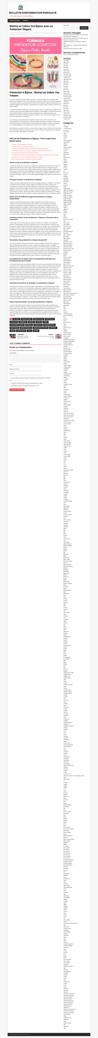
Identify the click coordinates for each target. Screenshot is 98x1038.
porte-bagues (14, 327)
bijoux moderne (67, 289)
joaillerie (65, 638)
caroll (64, 377)
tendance (65, 942)
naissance (65, 762)
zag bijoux (66, 1026)
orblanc (65, 786)
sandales (65, 901)
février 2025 (66, 91)
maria (64, 702)
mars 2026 (66, 69)
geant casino (66, 557)
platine (65, 844)
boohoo (65, 319)
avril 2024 (65, 108)
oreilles (65, 787)
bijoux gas (66, 283)
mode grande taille (68, 745)
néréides (65, 767)
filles (64, 532)
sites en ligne (66, 920)
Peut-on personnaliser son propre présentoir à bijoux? (27, 159)
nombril (65, 770)
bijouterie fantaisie (68, 245)
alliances (65, 145)
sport (64, 925)
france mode (66, 538)
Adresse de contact (14, 369)
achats (65, 135)
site (64, 918)
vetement (65, 988)
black (64, 307)
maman (65, 688)
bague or (65, 205)
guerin (65, 588)
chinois (65, 427)
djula (64, 478)
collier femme (66, 446)
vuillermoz (66, 1019)
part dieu (65, 799)
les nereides (66, 659)
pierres (65, 834)
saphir (64, 902)
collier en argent (67, 442)
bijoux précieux (67, 296)
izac (64, 624)
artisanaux (66, 181)
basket (65, 210)
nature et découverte (68, 765)
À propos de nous (14, 20)
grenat (65, 585)
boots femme (66, 322)
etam (64, 504)
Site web (12, 373)
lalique (65, 650)
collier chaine (66, 441)
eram (64, 502)
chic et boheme (67, 423)
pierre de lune (66, 827)
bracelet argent (67, 350)
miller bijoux (66, 739)
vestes (65, 987)
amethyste (66, 149)
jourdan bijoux (67, 645)
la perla (65, 647)
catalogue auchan (67, 384)
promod (65, 870)
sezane (65, 914)
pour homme (66, 854)
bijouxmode (66, 305)
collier (64, 439)
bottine (65, 329)
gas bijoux (66, 554)
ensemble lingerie (67, 501)
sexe (64, 913)
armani (65, 168)
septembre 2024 (67, 100)
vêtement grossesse (68, 1000)
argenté (65, 162)
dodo (64, 480)
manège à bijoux (67, 693)
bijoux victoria (66, 300)
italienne (65, 623)
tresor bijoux (66, 961)
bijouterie (65, 240)
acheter (65, 137)
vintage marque (67, 1018)
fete (64, 518)
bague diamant (67, 193)
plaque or (65, 842)
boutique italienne (67, 343)
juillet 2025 (66, 83)
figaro (64, 528)
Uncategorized (67, 971)
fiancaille (65, 523)
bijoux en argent (67, 272)
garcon (65, 547)
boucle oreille (66, 336)
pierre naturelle (67, 832)
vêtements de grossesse (69, 1009)
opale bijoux (66, 779)
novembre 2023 (67, 117)
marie (64, 705)
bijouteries (66, 252)
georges (65, 568)
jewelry (65, 635)
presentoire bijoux (23, 34)
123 (64, 125)
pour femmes (66, 853)
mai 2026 (65, 65)
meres (65, 734)
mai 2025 (65, 86)
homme (65, 607)
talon (64, 940)
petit (64, 815)
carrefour (65, 379)
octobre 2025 (66, 77)
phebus (65, 820)
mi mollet (65, 738)
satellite (65, 906)
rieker (64, 880)
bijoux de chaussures (68, 265)
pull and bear (66, 873)
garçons (65, 550)
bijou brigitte (66, 224)
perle (64, 810)
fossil (64, 533)
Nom (11, 364)
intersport (65, 619)
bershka (65, 217)
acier (64, 138)
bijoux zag (66, 302)
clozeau (65, 437)
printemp (65, 866)
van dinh (65, 975)
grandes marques (67, 583)
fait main (65, 509)
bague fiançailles (67, 200)
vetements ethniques (68, 1011)
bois (64, 317)
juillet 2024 (66, 103)
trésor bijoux (66, 963)
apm (64, 156)
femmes (65, 516)
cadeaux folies (67, 367)
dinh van (65, 475)
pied (64, 824)
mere (64, 731)
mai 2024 (65, 107)
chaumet (65, 406)
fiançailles (65, 526)
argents (65, 166)
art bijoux (65, 173)
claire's (65, 432)
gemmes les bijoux (68, 566)
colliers (65, 447)
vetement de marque (68, 995)
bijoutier (65, 253)
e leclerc (65, 487)
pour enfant (66, 849)
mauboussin (66, 719)
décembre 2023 (67, 115)
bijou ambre (66, 223)
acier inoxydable (67, 140)
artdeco (65, 174)
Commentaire (13, 353)
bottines (65, 331)
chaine (65, 391)
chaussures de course (68, 420)
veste (64, 985)
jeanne (65, 628)
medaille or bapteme (68, 726)
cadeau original (67, 365)
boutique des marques (69, 339)
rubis (64, 890)
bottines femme (67, 332)
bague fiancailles (67, 202)
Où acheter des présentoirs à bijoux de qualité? (25, 153)
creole (65, 458)
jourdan (65, 643)
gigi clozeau (66, 573)
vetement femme (67, 999)
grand (64, 578)
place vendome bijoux (68, 839)
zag (64, 1024)
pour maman (66, 858)
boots (64, 320)
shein (64, 916)
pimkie (65, 837)
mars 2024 (66, 110)
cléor (64, 434)
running (65, 892)
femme (65, 513)
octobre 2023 (66, 119)
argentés (65, 164)
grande (65, 580)
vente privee (66, 981)
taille (64, 939)
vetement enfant (67, 997)
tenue (64, 949)
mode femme (66, 743)
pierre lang (66, 830)
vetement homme (67, 1004)
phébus (65, 822)
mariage (65, 703)
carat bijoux (66, 375)
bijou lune (65, 233)
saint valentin (66, 897)
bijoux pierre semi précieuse (70, 293)
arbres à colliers (38, 319)
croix (64, 461)
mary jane (65, 714)
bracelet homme (67, 351)
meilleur (65, 727)
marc (64, 698)
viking (64, 1016)
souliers (65, 921)
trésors (36, 330)
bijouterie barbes (67, 243)
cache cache (66, 362)
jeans (64, 629)
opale (64, 777)
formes (45, 322)
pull (64, 872)
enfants (65, 497)
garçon (65, 549)
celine (64, 386)
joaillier (65, 640)
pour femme (66, 851)
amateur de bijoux (26, 319)
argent (65, 159)
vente (64, 980)
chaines (65, 399)
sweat (64, 937)
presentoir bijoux (14, 34)
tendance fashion (67, 945)
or (64, 781)
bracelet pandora (67, 353)
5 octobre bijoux (67, 128)
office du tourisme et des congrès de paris (73, 775)
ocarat (65, 772)
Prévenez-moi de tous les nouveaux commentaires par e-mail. (26, 383)
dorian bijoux (66, 482)
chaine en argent (67, 396)
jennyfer (65, 633)
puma (64, 877)
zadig (64, 1021)
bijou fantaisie (66, 228)
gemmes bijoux (67, 564)
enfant (65, 496)
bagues (65, 207)
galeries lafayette (67, 545)
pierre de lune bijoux (68, 829)
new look (65, 769)
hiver (64, 605)
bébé (64, 216)
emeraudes (66, 492)
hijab (64, 604)
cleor (64, 435)
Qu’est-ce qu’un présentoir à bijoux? (22, 144)
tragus (65, 956)
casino (65, 382)
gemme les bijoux (67, 561)
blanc (64, 308)
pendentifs (66, 806)
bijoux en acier (67, 269)
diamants (65, 473)
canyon (65, 370)
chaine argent (66, 394)
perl (64, 808)
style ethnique (66, 932)
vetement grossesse (68, 1002)
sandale (65, 899)
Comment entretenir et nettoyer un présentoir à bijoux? (28, 157)
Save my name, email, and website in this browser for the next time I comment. (31, 378)
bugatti (65, 356)
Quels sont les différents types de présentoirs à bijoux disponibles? (30, 148)
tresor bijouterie (67, 959)
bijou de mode (67, 226)
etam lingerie (66, 506)
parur (64, 801)
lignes (64, 662)
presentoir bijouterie (44, 33)
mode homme (67, 746)
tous (64, 954)
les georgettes (67, 657)
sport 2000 (66, 926)
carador (65, 372)
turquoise (65, 964)
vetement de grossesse (69, 993)
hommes (65, 609)
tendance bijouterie (68, 944)
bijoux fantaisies (67, 279)
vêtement (65, 990)
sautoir (65, 909)
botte (64, 324)
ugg (64, 968)
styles (29, 330)
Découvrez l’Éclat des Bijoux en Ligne (72, 48)
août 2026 (66, 60)
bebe (64, 214)
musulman (66, 758)
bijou (64, 221)
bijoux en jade (66, 274)
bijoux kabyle (66, 288)
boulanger (65, 338)
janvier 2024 (66, 113)
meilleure (65, 729)
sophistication (21, 330)
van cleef (65, 973)
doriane (65, 483)
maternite (65, 715)
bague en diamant (67, 197)
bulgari (65, 358)
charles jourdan (67, 405)
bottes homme (67, 327)
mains (64, 681)
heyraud (65, 602)
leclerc (65, 654)
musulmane (66, 760)
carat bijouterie (67, 374)
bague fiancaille (67, 198)
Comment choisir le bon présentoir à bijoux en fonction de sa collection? (32, 150)
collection (14, 322)
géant (64, 556)
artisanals (65, 180)
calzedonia (66, 368)
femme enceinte (67, 514)
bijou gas (65, 229)
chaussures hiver (67, 422)
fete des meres (67, 520)
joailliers (65, 641)
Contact (25, 20)
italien (64, 621)
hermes (65, 599)
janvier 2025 (66, 93)
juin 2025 (65, 84)
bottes (65, 326)
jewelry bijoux (66, 636)
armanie (65, 169)
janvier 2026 (66, 72)
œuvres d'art (37, 325)
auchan (65, 183)
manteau (65, 696)
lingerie (65, 664)
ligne (64, 660)
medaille (65, 720)
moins (65, 750)
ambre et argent (67, 147)
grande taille (66, 581)
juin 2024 (65, 105)
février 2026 (66, 71)
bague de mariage (67, 192)
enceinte (65, 494)
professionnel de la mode (40, 327)
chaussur (65, 410)
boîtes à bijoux (50, 319)
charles (65, 403)
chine (64, 425)
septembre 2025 (67, 79)
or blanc (65, 782)
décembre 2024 (67, 95)
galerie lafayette (67, 544)
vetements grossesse (68, 1012)
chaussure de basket (68, 413)
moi (64, 748)
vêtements (66, 1007)
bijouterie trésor (67, 250)
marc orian (66, 700)
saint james (66, 896)
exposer (39, 322)
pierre (64, 825)
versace (65, 983)
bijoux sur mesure (67, 298)
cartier (65, 381)
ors (64, 789)
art (64, 171)
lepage (65, 655)
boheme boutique (67, 314)
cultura (65, 466)
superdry (65, 933)
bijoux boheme (67, 260)
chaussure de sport (68, 417)
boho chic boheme (68, 315)
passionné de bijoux (49, 325)
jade (64, 626)
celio (64, 387)
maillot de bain (67, 678)
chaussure (66, 411)
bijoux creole (66, 264)
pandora (65, 793)
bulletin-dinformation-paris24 (26, 33)
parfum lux (66, 796)
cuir (64, 463)
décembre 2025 (67, 74)
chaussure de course (68, 415)
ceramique (66, 389)
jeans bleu (66, 631)
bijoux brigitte (66, 262)
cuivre (64, 465)
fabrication (66, 508)
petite (64, 817)
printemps (65, 868)
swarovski (65, 935)
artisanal (65, 176)
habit (64, 595)
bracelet (65, 346)
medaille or (66, 724)
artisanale (65, 178)
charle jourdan (67, 401)
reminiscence (66, 878)
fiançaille (65, 525)
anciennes (65, 152)
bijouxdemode (67, 303)
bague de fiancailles (68, 190)
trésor (64, 957)
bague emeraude (67, 195)
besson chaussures (68, 219)
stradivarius (66, 930)
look (64, 666)
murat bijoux (66, 756)
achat (64, 133)
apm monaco (66, 157)
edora (64, 489)
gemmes (65, 562)
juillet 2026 (66, 62)
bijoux (37, 33)
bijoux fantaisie (67, 277)
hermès (65, 600)
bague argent (66, 188)
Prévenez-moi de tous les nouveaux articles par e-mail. (25, 385)
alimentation (66, 142)
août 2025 (66, 81)
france (65, 537)
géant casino (66, 559)
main (64, 679)
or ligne (65, 784)
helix (64, 597)
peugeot (65, 818)
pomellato (66, 846)
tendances (66, 947)
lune (64, 667)
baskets (65, 212)
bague (65, 186)
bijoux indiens (66, 284)
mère (64, 732)
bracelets (65, 355)
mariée (65, 708)
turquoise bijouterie (68, 966)
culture (65, 468)
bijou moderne (67, 235)
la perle (65, 648)
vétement (65, 992)
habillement (66, 593)
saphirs (65, 904)
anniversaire (66, 154)
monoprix (65, 751)
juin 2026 (65, 64)
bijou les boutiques (68, 231)
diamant (65, 471)
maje (64, 686)
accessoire (16, 319)
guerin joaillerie (67, 590)
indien (64, 614)
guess (64, 592)
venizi (64, 978)
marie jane (66, 707)
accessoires (66, 132)
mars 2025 (66, 89)
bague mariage (67, 204)
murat (64, 755)
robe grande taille (67, 887)
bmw (64, 310)
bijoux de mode (67, 267)
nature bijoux (66, 763)
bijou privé (66, 236)
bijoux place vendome (68, 295)
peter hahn (66, 813)
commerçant (23, 322)
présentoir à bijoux (26, 327)
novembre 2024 (67, 96)
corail (64, 449)
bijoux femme (66, 281)
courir (64, 453)
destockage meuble (68, 470)
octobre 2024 (66, 98)
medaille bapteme (67, 722)
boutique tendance (68, 344)
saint (64, 894)
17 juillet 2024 (15, 33)
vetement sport (67, 1005)
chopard (65, 429)
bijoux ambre (66, 259)
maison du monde (68, 684)
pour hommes (67, 856)
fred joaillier (66, 542)
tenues (65, 951)
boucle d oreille (67, 334)
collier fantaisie (67, 444)
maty (64, 717)
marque (65, 710)
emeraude (66, 490)
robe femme (66, 885)
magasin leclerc (67, 674)
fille (64, 530)
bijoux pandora (67, 291)
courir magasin (67, 454)
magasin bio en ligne (68, 672)
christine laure (66, 430)
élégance (31, 322)
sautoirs (65, 911)
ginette (65, 575)
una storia (65, 969)
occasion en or (67, 774)
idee (64, 611)
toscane (65, 952)
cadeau (65, 363)
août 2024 (66, 101)
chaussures (66, 418)
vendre (65, 976)
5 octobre (65, 126)
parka (64, 798)
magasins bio (66, 676)
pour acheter (66, 848)
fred (64, 540)
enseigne (65, 499)
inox (64, 617)
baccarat (65, 185)
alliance (65, 144)
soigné (12, 330)
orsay (64, 791)
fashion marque (67, 511)
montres (65, 753)
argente (65, 161)
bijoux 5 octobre (67, 257)
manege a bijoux (67, 691)
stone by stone (67, 928)
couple (65, 451)
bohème (65, 312)
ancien (65, 150)
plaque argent (66, 841)
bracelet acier (66, 348)
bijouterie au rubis (67, 241)
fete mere (65, 521)
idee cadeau (66, 612)
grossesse (66, 587)
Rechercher (66, 25)
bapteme (65, 209)
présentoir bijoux (53, 33)
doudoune (66, 485)
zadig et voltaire (67, 1023)
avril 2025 (65, 88)
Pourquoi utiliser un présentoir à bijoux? (23, 146)
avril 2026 (65, 67)
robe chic (65, 884)
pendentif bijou (67, 805)
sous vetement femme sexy (70, 923)
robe (64, 882)
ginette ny (65, 576)
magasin (65, 671)
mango (65, 695)
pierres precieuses (67, 835)
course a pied (66, 456)
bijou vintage (66, 238)
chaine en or (66, 398)
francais (65, 535)
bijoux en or (66, 276)
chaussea (65, 408)
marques (65, 712)
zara (64, 1028)
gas (64, 552)
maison (65, 683)
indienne (65, 616)
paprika (65, 794)
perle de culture (67, 811)
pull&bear (65, 875)
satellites (65, 908)
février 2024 (66, 112)
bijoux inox (66, 286)
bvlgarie (65, 360)
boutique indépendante (69, 341)
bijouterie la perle (67, 247)
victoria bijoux (66, 1014)
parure (65, 803)
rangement (53, 327)
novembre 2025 (67, 76)
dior (64, 477)
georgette (65, 569)
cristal (64, 459)
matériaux (29, 325)
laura (64, 652)
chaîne (65, 392)
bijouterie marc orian (68, 248)
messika (65, 736)
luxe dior (65, 669)
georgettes (66, 571)
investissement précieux (17, 325)
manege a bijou (67, 690)
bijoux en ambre (67, 271)
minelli (65, 741)
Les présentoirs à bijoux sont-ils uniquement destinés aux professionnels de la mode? (36, 155)
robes (64, 889)
